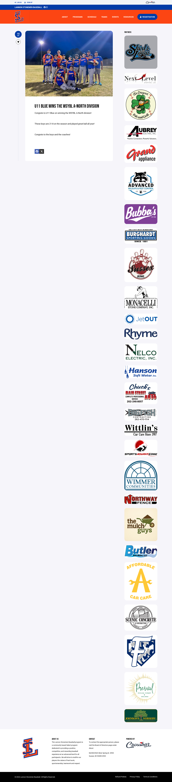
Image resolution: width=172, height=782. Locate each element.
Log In (19, 2)
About (65, 17)
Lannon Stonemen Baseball (28, 7)
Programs (78, 17)
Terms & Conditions (150, 777)
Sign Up (29, 2)
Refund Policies (120, 777)
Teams (104, 17)
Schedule (92, 17)
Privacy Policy (135, 777)
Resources (129, 17)
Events (115, 17)
